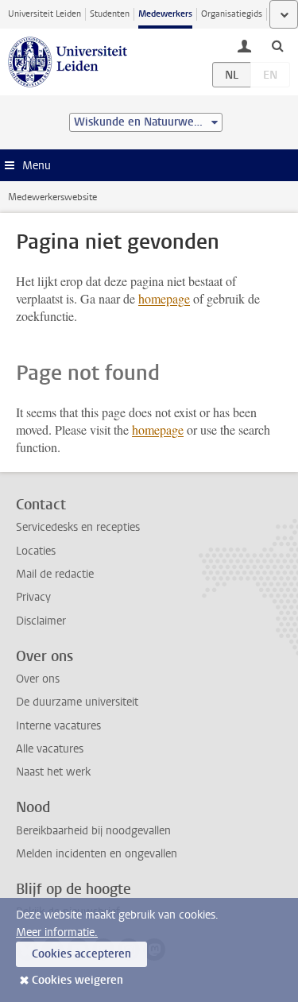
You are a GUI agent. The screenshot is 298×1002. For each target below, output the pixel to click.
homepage (164, 298)
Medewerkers (165, 14)
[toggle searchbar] (277, 45)
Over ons (38, 679)
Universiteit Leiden (44, 14)
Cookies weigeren (77, 980)
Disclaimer (41, 621)
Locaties (36, 551)
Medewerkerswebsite (52, 197)
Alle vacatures (49, 748)
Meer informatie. (57, 932)
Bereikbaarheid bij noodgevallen (93, 830)
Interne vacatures (58, 725)
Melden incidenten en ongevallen (96, 853)
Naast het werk (53, 772)
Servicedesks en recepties (78, 527)
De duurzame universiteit (77, 702)
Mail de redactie (55, 574)
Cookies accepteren (81, 953)
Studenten (110, 14)
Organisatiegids (231, 14)
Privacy (33, 597)
